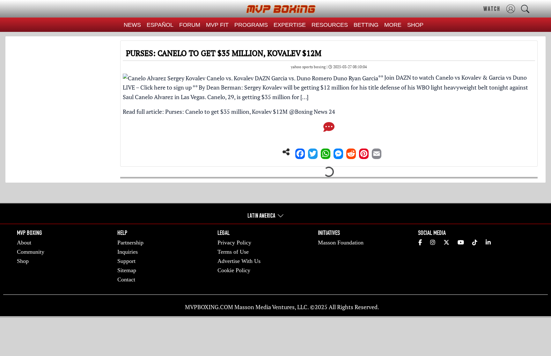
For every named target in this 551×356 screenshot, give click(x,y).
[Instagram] (433, 242)
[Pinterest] (363, 152)
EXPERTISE (290, 25)
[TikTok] (475, 242)
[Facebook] (300, 152)
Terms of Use (233, 252)
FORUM (189, 25)
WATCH (491, 8)
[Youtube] (461, 242)
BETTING (366, 25)
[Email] (376, 152)
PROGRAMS (251, 25)
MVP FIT (217, 25)
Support (126, 261)
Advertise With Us (239, 261)
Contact (126, 279)
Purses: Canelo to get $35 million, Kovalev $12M (226, 111)
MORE (392, 25)
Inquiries (127, 252)
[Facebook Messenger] (338, 152)
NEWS (132, 25)
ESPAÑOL (160, 25)
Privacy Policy (234, 242)
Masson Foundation (341, 242)
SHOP (415, 25)
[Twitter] (312, 152)
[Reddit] (351, 152)
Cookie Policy (233, 270)
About (24, 242)
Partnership (130, 242)
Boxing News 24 (315, 111)
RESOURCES (330, 25)
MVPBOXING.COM (209, 307)
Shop (23, 261)
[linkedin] (488, 242)
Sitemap (126, 270)
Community (30, 252)
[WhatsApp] (325, 152)
